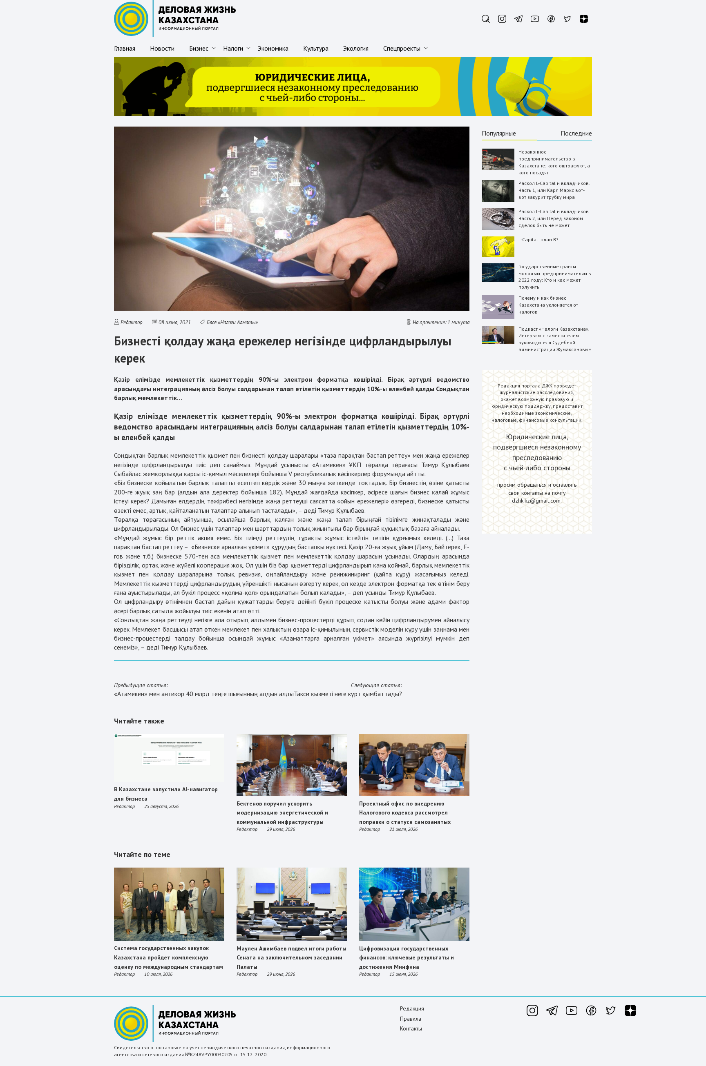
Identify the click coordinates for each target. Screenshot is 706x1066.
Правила (410, 1018)
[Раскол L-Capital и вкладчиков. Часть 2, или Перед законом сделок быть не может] (498, 228)
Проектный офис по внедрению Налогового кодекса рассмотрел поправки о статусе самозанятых (405, 813)
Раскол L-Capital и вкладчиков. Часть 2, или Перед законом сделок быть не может (554, 218)
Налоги (233, 48)
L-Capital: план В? (538, 239)
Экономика (273, 48)
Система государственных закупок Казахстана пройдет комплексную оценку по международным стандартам (168, 957)
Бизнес (198, 48)
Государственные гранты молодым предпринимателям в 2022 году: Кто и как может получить (554, 276)
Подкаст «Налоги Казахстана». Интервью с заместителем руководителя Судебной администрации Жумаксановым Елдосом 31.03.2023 (555, 342)
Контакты (411, 1028)
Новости (162, 48)
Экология (356, 48)
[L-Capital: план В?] (498, 255)
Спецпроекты (401, 48)
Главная (124, 48)
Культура (315, 48)
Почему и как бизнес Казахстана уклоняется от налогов (548, 305)
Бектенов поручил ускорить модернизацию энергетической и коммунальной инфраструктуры (282, 813)
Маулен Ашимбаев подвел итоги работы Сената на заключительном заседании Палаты (291, 957)
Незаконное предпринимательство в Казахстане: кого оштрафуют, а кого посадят (554, 162)
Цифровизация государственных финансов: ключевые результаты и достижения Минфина (406, 957)
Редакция (412, 1008)
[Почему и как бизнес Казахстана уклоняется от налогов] (498, 317)
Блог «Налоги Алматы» (232, 322)
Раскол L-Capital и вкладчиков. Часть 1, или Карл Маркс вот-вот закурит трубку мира (554, 190)
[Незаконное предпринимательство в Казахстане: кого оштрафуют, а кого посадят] (498, 168)
